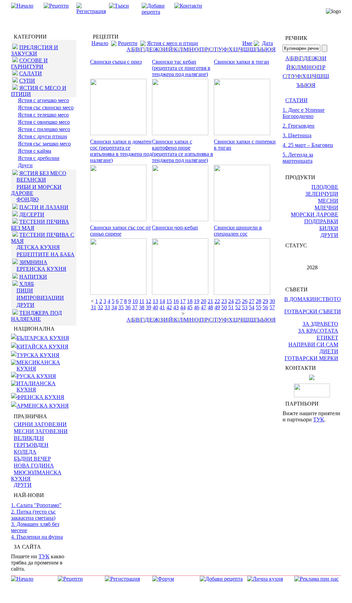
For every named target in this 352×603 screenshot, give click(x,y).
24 (231, 301)
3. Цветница (297, 135)
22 (217, 301)
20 (203, 301)
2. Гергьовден (299, 126)
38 (141, 307)
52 (238, 307)
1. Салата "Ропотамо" (36, 505)
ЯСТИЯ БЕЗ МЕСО (42, 173)
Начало (99, 43)
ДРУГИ (25, 305)
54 (251, 307)
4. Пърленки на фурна (37, 537)
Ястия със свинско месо (46, 107)
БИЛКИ (328, 228)
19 (196, 301)
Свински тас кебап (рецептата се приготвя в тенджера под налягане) (181, 68)
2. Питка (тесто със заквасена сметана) (33, 515)
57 (272, 307)
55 (258, 307)
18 (189, 301)
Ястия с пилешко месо (44, 129)
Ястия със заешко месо (44, 144)
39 (148, 307)
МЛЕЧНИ (326, 208)
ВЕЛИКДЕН (29, 438)
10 (135, 301)
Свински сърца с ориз (116, 62)
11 (141, 301)
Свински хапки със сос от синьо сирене (120, 231)
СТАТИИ (296, 100)
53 (245, 307)
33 (107, 307)
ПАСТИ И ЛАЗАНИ (43, 207)
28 (258, 301)
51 (231, 307)
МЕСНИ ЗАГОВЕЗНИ (41, 431)
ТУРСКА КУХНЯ (37, 355)
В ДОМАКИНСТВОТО (312, 299)
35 (121, 307)
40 (155, 307)
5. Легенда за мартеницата (298, 158)
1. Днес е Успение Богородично (303, 113)
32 (100, 307)
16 (176, 301)
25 (238, 301)
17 (183, 301)
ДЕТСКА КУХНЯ (38, 247)
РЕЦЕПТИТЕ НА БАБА (45, 254)
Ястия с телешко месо (43, 115)
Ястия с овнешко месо (44, 122)
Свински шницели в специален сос (238, 231)
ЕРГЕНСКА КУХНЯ (41, 269)
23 (224, 301)
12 (148, 301)
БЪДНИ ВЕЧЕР (32, 459)
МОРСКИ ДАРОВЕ (314, 214)
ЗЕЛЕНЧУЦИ (321, 194)
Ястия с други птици (42, 136)
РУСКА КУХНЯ (36, 376)
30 (272, 301)
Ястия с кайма (34, 151)
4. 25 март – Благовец (308, 145)
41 (162, 307)
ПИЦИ (24, 290)
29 (265, 301)
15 (169, 301)
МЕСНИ (328, 201)
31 (93, 307)
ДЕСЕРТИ (31, 214)
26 (245, 301)
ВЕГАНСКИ (31, 180)
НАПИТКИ (33, 277)
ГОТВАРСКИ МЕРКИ (311, 358)
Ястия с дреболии (38, 158)
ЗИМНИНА (33, 262)
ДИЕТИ (328, 351)
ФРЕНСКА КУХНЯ (40, 397)
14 (162, 301)
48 (210, 307)
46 (196, 307)
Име (247, 43)
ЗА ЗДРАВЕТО (320, 324)
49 (217, 307)
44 (183, 307)
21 (210, 301)
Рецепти (128, 43)
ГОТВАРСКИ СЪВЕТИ (312, 311)
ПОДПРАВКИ (321, 221)
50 (224, 307)
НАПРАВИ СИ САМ (313, 344)
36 (128, 307)
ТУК (44, 556)
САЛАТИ (30, 73)
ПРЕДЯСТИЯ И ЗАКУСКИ (34, 50)
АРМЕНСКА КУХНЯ (42, 406)
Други (25, 165)
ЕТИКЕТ (327, 338)
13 (155, 301)
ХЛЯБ (26, 284)
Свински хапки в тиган (241, 62)
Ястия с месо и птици (172, 43)
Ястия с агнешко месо (43, 100)
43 (176, 307)
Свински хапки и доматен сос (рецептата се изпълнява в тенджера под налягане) (121, 151)
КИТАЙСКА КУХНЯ (42, 346)
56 (265, 307)
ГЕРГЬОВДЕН (31, 445)
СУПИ (27, 81)
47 (203, 307)
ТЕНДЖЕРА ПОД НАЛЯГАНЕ (36, 316)
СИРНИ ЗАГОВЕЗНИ (40, 424)
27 (251, 301)
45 (189, 307)
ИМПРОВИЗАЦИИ (40, 298)
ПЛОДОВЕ (324, 187)
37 (135, 307)
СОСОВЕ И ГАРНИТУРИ (29, 63)
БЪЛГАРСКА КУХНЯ (42, 338)
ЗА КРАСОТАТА (318, 331)
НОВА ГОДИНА (34, 466)
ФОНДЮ (27, 199)
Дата (267, 43)
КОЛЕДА (25, 452)
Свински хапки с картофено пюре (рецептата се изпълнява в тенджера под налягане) (182, 151)
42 (169, 307)
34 (114, 307)
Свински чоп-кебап (175, 227)
